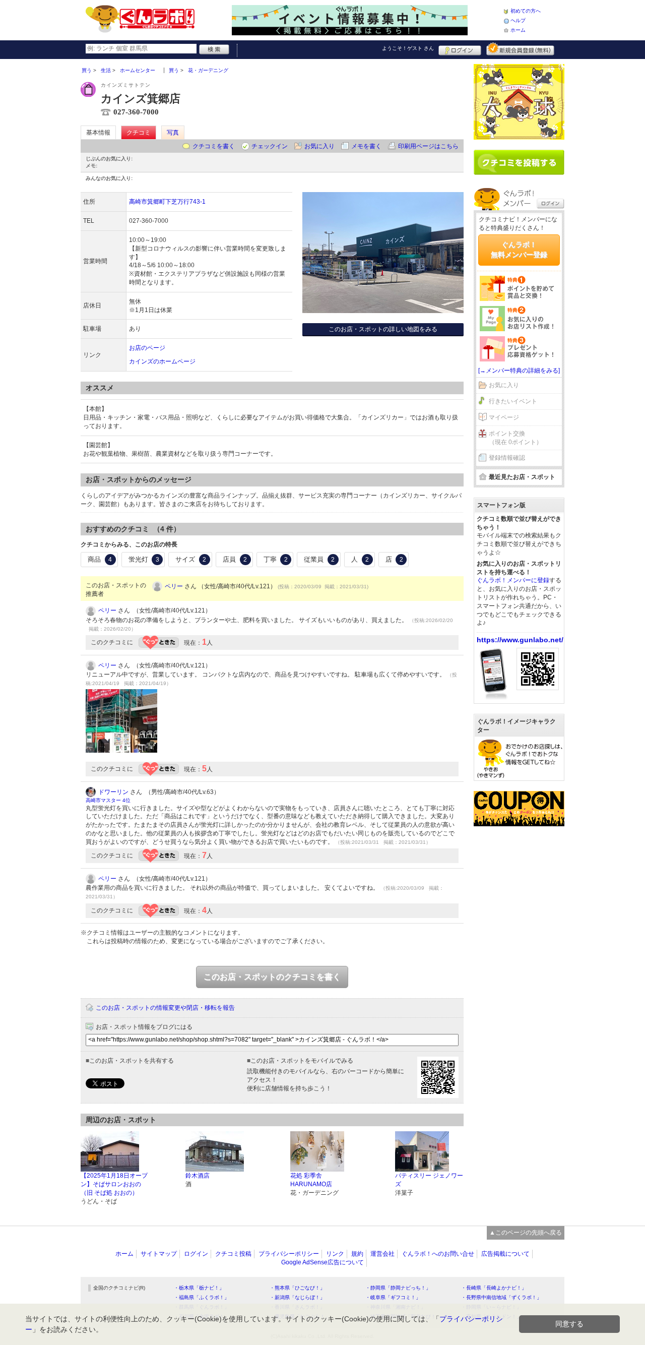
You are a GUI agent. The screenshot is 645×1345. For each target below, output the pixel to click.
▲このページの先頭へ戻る (525, 1232)
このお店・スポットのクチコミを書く (272, 976)
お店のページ (147, 347)
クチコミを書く (213, 146)
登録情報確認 (507, 457)
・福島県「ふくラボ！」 (201, 1297)
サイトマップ (159, 1253)
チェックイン (269, 146)
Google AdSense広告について (322, 1262)
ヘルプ (518, 20)
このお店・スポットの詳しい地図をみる (383, 329)
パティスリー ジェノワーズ (429, 1180)
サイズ (190, 559)
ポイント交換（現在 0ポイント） (515, 438)
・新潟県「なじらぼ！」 (297, 1297)
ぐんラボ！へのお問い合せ (438, 1253)
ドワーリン (113, 792)
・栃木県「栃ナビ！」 (199, 1288)
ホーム (518, 30)
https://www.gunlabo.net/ (520, 640)
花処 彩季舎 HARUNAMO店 (311, 1180)
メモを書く (366, 146)
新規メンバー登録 (520, 48)
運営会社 (382, 1253)
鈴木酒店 (197, 1175)
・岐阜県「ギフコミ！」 (393, 1297)
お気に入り (319, 146)
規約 (357, 1253)
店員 (235, 559)
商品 (100, 559)
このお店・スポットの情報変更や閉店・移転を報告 (165, 1007)
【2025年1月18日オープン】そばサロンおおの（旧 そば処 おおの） (114, 1184)
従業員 (319, 559)
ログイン (459, 48)
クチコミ (138, 132)
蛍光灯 (143, 559)
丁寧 (276, 559)
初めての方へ (525, 11)
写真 (173, 132)
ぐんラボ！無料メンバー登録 (519, 249)
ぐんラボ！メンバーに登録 (513, 580)
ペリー (174, 586)
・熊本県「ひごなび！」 (297, 1288)
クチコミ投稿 (233, 1253)
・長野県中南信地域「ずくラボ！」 (501, 1297)
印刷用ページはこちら (428, 146)
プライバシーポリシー (289, 1253)
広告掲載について (505, 1253)
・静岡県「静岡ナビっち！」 (398, 1288)
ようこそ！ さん (408, 48)
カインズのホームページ (162, 361)
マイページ (504, 417)
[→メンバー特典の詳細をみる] (519, 370)
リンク (335, 1253)
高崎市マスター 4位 (108, 800)
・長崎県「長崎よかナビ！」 (494, 1288)
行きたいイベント (513, 401)
